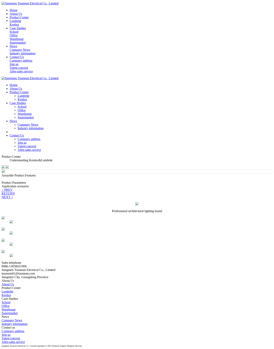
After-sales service (29, 149)
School (6, 302)
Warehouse (25, 113)
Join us (22, 142)
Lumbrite (7, 291)
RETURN (8, 193)
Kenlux (6, 295)
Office (22, 110)
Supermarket (26, 117)
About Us (8, 284)
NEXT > (7, 197)
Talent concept (27, 146)
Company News (28, 124)
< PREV (7, 190)
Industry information (31, 128)
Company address (29, 139)
